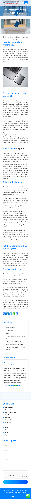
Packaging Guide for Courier (14, 344)
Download (7, 417)
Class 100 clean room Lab (13, 341)
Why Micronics (10, 327)
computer (19, 148)
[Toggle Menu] (26, 3)
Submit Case (9, 331)
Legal (6, 427)
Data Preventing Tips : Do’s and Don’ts (15, 348)
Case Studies (8, 420)
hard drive (17, 153)
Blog (6, 434)
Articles (7, 425)
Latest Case (8, 422)
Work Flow (9, 334)
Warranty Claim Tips (10, 412)
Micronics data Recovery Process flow (15, 337)
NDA (6, 430)
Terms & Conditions (10, 410)
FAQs (6, 432)
